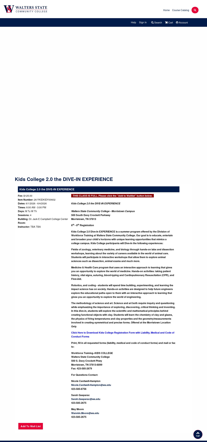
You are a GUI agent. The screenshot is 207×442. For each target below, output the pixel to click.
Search (158, 22)
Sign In (143, 22)
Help (133, 22)
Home (166, 10)
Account (183, 22)
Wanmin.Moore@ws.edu (85, 413)
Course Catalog (180, 10)
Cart (170, 22)
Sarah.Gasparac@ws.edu (85, 399)
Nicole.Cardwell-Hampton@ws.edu (91, 385)
